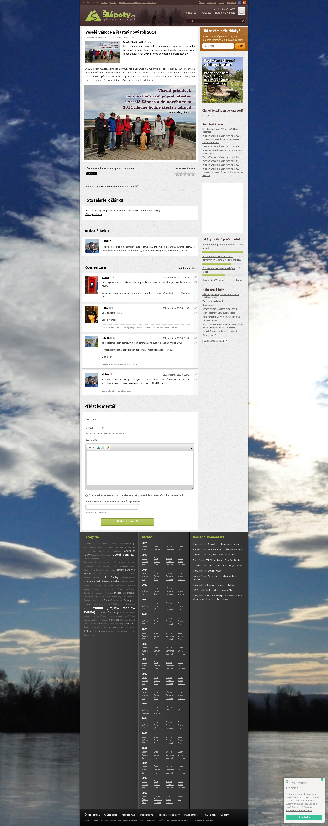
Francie (87, 570)
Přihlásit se (190, 12)
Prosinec (181, 565)
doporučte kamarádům (107, 186)
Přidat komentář (186, 268)
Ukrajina (111, 631)
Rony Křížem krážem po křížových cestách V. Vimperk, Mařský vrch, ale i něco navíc (218, 597)
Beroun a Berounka (110, 547)
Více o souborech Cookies (299, 810)
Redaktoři (231, 2)
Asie (99, 547)
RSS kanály (209, 814)
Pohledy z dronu (99, 604)
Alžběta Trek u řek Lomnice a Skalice (214, 590)
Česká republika (123, 554)
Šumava (129, 623)
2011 (144, 763)
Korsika (132, 578)
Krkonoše (130, 582)
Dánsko (122, 562)
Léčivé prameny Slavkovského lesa (218, 313)
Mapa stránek (191, 814)
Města (117, 592)
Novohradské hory (113, 597)
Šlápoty (104, 2)
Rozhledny (113, 612)
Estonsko (106, 566)
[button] (90, 447)
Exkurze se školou (120, 566)
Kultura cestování (116, 585)
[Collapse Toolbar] (192, 448)
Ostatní (108, 600)
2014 (144, 718)
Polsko (116, 604)
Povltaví (124, 604)
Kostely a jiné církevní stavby (101, 581)
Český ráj (108, 562)
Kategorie (211, 2)
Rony (105, 308)
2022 (144, 599)
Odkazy (224, 814)
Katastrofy (124, 578)
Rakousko (101, 612)
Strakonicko (102, 624)
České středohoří (91, 559)
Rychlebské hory (100, 616)
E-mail (89, 428)
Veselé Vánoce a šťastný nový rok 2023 (220, 161)
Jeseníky (87, 578)
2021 (144, 614)
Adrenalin (87, 543)
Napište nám (129, 814)
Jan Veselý (181, 820)
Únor (156, 547)
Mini (124, 593)
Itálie (132, 574)
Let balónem (95, 589)
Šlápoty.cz (90, 820)
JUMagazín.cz (208, 820)
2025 (144, 555)
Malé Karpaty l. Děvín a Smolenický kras (221, 317)
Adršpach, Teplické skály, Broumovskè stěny (110, 544)
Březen (169, 547)
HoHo (118, 37)
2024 (144, 570)
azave (105, 277)
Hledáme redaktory (169, 814)
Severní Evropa (115, 616)
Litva (104, 589)
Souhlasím (304, 817)
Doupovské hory (90, 566)
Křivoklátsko (102, 585)
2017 (144, 674)
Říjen (156, 565)
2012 (144, 748)
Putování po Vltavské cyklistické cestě (219, 331)
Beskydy (122, 547)
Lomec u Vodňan (210, 321)
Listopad (169, 565)
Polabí (109, 604)
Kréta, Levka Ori (209, 335)
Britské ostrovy (105, 551)
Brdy (94, 551)
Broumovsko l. (209, 305)
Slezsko (104, 620)
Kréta (122, 582)
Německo (93, 597)
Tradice (104, 631)
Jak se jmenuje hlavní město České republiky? (112, 501)
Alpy (132, 543)
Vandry (124, 631)
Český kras (98, 562)
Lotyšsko (118, 589)
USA (117, 631)
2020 (144, 629)
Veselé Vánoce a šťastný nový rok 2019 (220, 169)
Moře (86, 597)
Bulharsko (117, 551)
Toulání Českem (92, 631)
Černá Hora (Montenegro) (101, 555)
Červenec (170, 550)
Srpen (180, 550)
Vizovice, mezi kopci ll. (212, 301)
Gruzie (112, 570)
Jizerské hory (98, 578)
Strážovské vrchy (117, 624)
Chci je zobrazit (93, 214)
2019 (144, 644)
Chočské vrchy (106, 574)
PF (114, 600)
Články (202, 2)
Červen (157, 550)
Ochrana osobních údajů (152, 820)
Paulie (106, 338)
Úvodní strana (92, 814)
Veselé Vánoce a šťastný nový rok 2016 (220, 165)
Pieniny (119, 600)
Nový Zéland (127, 597)
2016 (144, 689)
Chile (95, 574)
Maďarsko (109, 593)
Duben (180, 547)
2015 (144, 703)
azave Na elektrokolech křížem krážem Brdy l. (218, 549)
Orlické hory (98, 600)
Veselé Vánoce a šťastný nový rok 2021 (220, 146)
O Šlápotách (208, 115)
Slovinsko (124, 620)
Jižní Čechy (111, 577)
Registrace (205, 12)
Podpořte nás (147, 814)
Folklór (131, 566)
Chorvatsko (117, 574)
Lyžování (100, 593)
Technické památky (116, 627)
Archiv (221, 2)
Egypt (99, 566)
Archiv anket (237, 280)
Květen (145, 550)
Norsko (102, 597)
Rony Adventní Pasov (207, 571)
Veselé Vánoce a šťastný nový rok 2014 (137, 2)
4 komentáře (129, 37)
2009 (144, 793)
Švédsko (87, 627)
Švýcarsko (96, 627)
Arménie (93, 547)
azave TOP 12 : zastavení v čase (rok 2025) (217, 565)
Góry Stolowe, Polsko (100, 570)
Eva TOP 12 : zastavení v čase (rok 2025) (216, 560)
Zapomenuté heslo (225, 12)
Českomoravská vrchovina (112, 559)
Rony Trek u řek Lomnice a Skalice (213, 585)
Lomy (110, 589)
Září (143, 565)
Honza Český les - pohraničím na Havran (216, 544)
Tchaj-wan (130, 627)
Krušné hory (89, 585)
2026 (144, 543)
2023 (144, 584)
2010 (144, 778)
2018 (144, 659)
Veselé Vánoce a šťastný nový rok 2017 (220, 157)
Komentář (91, 440)
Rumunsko (124, 612)
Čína (116, 562)
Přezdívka (91, 419)
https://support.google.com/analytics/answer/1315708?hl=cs (135, 383)
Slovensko (114, 620)
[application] (140, 467)
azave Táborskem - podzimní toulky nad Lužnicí (215, 578)
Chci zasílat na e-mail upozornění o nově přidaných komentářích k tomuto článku (137, 495)
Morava (130, 593)
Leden (144, 547)
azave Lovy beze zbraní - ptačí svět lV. (215, 555)
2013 (144, 733)
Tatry (104, 627)
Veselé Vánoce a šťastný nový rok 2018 (220, 136)
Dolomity (130, 562)
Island (126, 574)
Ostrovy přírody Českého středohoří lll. (220, 309)
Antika (86, 547)
